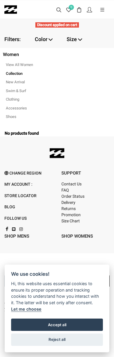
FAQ (65, 190)
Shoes (11, 116)
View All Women (19, 64)
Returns (68, 209)
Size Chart (70, 221)
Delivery (68, 202)
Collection (14, 73)
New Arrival (15, 82)
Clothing (12, 99)
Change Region (25, 173)
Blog (9, 207)
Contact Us (71, 184)
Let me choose (26, 309)
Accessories (16, 108)
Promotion (71, 215)
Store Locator (20, 196)
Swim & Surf (16, 91)
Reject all (57, 339)
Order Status (72, 196)
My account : (18, 184)
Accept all (57, 324)
